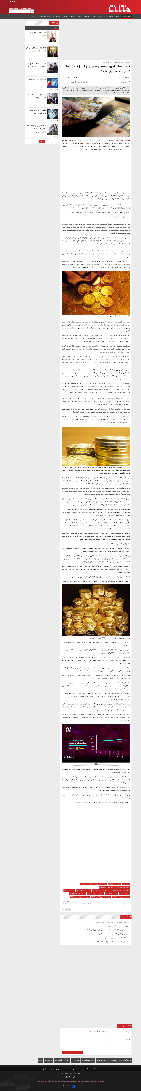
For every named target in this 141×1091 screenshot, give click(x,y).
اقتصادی (68, 1069)
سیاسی (87, 1069)
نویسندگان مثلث (45, 16)
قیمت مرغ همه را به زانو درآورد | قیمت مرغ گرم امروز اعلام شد (113, 942)
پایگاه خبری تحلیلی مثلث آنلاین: (120, 140)
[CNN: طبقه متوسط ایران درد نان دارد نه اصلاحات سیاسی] (52, 52)
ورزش (72, 16)
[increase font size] (67, 82)
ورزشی (58, 1069)
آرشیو (41, 141)
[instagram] (16, 1)
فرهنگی (75, 1069)
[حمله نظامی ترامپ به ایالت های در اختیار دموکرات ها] (52, 129)
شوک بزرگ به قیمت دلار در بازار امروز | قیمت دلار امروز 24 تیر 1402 (112, 922)
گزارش (56, 28)
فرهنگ (94, 16)
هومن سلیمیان (40, 132)
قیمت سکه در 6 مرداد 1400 (77, 894)
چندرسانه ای (57, 16)
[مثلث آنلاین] (120, 8)
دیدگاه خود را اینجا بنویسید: (98, 1031)
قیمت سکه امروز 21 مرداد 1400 (79, 897)
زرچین (40, 1060)
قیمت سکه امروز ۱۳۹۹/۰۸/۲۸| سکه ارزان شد (92, 884)
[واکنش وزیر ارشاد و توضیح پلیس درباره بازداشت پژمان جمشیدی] (52, 67)
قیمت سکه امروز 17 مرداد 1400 (100, 897)
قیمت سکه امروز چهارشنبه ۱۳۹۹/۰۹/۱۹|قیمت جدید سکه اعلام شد (110, 890)
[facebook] (63, 909)
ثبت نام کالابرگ (112, 1060)
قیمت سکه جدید (124, 894)
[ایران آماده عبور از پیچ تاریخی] (52, 83)
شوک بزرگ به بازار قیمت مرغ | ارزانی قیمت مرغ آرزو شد (115, 938)
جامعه (63, 1069)
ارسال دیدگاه (72, 1052)
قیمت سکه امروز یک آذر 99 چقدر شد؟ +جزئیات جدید (114, 887)
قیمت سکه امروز (68, 890)
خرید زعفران (48, 1060)
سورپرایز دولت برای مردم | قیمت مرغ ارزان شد (117, 926)
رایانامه (128, 1039)
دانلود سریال (101, 1060)
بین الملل (102, 16)
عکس (66, 16)
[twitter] (12, 1)
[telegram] (14, 1)
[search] (11, 11)
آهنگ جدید (58, 1060)
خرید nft (66, 1060)
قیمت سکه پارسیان (111, 894)
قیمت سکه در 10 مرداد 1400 (120, 897)
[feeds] (10, 1)
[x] (66, 909)
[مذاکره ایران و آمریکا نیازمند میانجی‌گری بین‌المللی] (52, 114)
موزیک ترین (75, 1060)
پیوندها (66, 1073)
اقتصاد (87, 16)
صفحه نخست (126, 16)
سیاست (110, 16)
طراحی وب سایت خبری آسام (64, 1087)
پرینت (72, 82)
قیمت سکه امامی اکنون (82, 890)
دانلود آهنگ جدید (125, 1060)
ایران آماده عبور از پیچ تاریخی (37, 79)
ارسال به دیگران (81, 82)
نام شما (128, 1031)
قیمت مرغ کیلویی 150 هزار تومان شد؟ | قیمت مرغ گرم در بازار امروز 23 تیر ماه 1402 (107, 930)
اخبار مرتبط (126, 917)
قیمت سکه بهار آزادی (114, 884)
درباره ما (79, 1073)
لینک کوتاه (65, 901)
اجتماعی (79, 16)
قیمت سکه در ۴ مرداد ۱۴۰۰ (95, 894)
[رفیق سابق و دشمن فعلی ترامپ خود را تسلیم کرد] (52, 98)
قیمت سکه (69, 140)
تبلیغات (34, 16)
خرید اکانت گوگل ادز (87, 1060)
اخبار (117, 16)
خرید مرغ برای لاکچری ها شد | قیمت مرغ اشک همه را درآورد (113, 934)
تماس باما (73, 1073)
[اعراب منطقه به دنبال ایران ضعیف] (52, 36)
